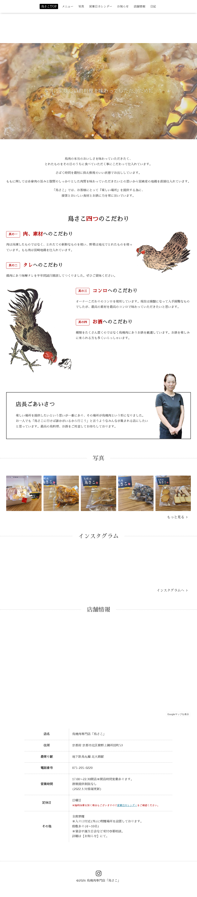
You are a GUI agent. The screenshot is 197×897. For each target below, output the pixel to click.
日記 (153, 6)
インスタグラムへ (171, 590)
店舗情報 (139, 6)
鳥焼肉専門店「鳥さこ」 (104, 880)
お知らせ (123, 6)
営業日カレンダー (100, 6)
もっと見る (176, 517)
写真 (81, 6)
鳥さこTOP (49, 6)
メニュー (67, 6)
